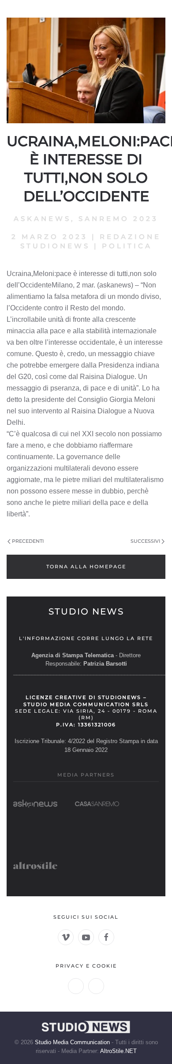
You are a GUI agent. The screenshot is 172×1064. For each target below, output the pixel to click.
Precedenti (28, 541)
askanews (42, 218)
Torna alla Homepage (86, 566)
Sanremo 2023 (118, 218)
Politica (127, 246)
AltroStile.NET (118, 1051)
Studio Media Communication (72, 1042)
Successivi (145, 541)
